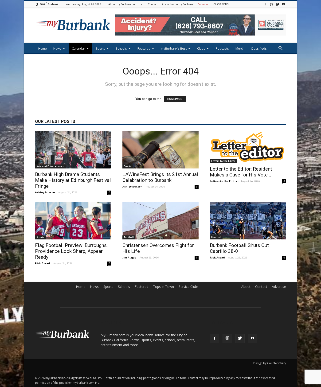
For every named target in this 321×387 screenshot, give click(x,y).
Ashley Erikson (45, 192)
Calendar (203, 4)
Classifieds (259, 48)
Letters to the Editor (223, 161)
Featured (143, 48)
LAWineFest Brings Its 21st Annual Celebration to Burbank (160, 177)
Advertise (279, 287)
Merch (239, 48)
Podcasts (222, 48)
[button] (280, 49)
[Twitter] (277, 4)
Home (42, 48)
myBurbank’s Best (174, 48)
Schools (121, 48)
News (57, 48)
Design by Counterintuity (269, 363)
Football (129, 237)
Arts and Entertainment (50, 166)
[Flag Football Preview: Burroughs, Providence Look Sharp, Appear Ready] (73, 220)
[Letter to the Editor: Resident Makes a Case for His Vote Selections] (248, 147)
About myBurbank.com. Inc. (125, 4)
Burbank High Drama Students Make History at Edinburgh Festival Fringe (73, 180)
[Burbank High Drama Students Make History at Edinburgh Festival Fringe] (73, 149)
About (246, 287)
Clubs (201, 48)
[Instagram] (271, 4)
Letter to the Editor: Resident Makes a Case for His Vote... (241, 172)
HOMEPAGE (174, 99)
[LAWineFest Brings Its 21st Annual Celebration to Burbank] (160, 149)
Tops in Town (163, 287)
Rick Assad (42, 263)
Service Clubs (189, 287)
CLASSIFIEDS (220, 4)
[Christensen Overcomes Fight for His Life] (160, 220)
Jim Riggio (129, 257)
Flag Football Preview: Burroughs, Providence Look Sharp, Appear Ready (71, 251)
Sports (100, 48)
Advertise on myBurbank (177, 4)
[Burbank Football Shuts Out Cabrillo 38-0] (248, 220)
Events (128, 166)
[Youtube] (283, 4)
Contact (152, 4)
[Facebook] (265, 4)
